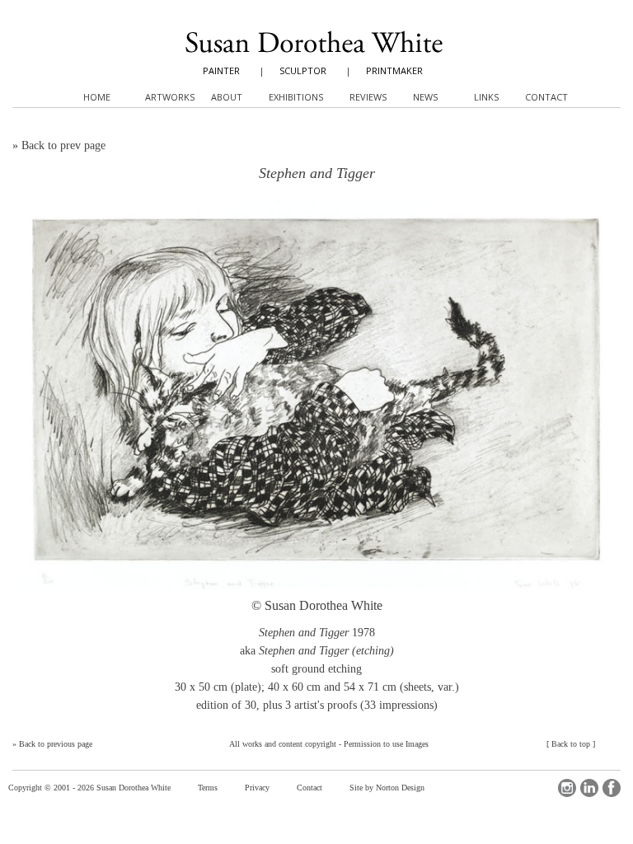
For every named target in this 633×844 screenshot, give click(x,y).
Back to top (570, 743)
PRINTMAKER (394, 70)
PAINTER (221, 70)
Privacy (257, 787)
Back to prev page (63, 145)
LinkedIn (589, 788)
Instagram (567, 788)
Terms (208, 787)
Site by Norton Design (386, 787)
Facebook (612, 788)
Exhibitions (296, 97)
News (425, 97)
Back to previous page (55, 743)
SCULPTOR (302, 70)
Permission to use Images (386, 743)
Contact (309, 787)
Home (96, 97)
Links (486, 97)
